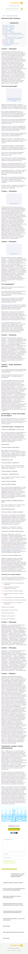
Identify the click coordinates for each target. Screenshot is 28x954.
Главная (8, 950)
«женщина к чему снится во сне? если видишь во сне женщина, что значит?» (14, 99)
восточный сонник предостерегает (11, 549)
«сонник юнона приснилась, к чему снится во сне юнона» (14, 919)
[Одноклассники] (13, 833)
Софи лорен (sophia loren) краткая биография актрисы (12, 897)
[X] (17, 833)
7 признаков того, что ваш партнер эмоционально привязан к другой (17, 875)
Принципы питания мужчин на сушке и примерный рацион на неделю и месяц (13, 904)
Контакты (19, 950)
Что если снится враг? (9, 26)
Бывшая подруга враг (14, 203)
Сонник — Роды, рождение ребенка (13, 33)
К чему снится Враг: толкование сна (15, 37)
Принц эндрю (6, 926)
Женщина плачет (14, 253)
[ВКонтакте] (11, 833)
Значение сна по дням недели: (14, 38)
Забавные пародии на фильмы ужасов (13, 882)
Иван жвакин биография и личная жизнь (13, 932)
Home (4, 15)
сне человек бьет (9, 305)
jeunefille (16, 3)
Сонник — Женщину (9, 39)
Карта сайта (13, 950)
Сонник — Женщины (9, 25)
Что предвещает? (8, 30)
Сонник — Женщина (9, 29)
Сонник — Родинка (9, 42)
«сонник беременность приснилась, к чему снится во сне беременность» (12, 911)
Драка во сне (4, 298)
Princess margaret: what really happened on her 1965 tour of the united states (14, 889)
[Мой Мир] (15, 833)
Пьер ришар (6, 938)
